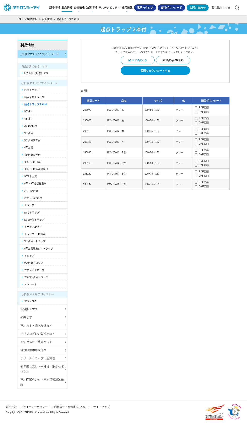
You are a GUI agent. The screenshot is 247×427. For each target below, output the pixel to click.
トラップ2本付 (32, 226)
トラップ (29, 205)
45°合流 (28, 147)
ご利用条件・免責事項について (70, 406)
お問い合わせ (197, 7)
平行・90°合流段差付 (36, 169)
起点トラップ (31, 89)
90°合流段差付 (32, 140)
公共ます (26, 317)
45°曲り (28, 118)
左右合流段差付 (33, 198)
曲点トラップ (31, 212)
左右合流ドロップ (34, 270)
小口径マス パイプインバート (39, 54)
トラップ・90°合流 (35, 234)
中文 (227, 7)
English (217, 7)
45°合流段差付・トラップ (38, 248)
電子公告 (11, 406)
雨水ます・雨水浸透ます (36, 325)
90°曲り (28, 111)
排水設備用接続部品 (33, 350)
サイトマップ (101, 406)
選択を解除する (174, 60)
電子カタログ (145, 7)
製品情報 (27, 45)
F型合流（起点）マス (36, 73)
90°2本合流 (30, 176)
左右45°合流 (31, 190)
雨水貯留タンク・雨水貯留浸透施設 (42, 382)
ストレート (30, 284)
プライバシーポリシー (34, 406)
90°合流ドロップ (33, 262)
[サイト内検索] (237, 7)
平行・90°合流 (32, 161)
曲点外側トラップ (34, 219)
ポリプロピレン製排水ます (37, 333)
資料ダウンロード (171, 7)
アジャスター (31, 301)
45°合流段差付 (32, 154)
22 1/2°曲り (30, 125)
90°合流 (28, 133)
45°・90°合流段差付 (35, 183)
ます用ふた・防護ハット (36, 341)
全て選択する (139, 60)
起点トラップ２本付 (35, 104)
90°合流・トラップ (35, 241)
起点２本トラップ (34, 97)
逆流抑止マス (29, 309)
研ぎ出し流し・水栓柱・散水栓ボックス (42, 369)
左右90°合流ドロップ (36, 277)
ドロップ (29, 255)
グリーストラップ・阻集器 (37, 358)
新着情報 (54, 7)
